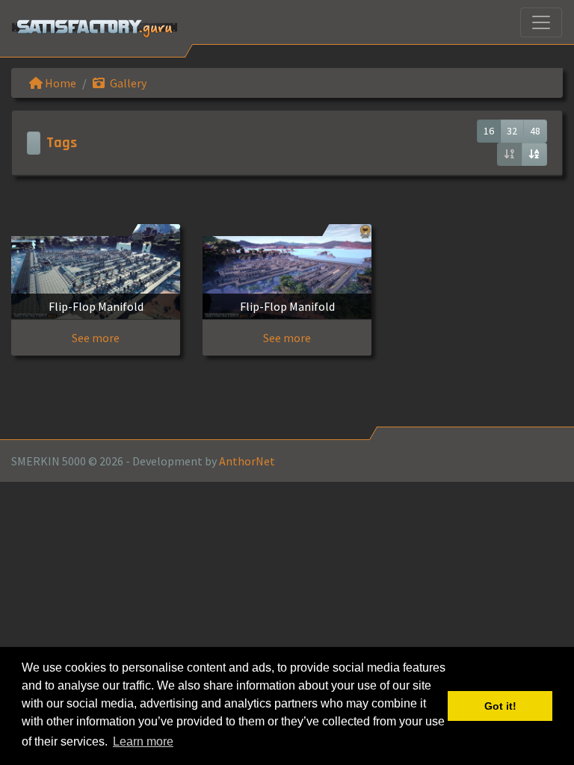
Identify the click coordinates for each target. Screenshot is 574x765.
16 (489, 130)
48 (535, 130)
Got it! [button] (500, 706)
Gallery (127, 83)
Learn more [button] (143, 741)
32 (512, 130)
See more (96, 337)
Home (59, 83)
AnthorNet (247, 460)
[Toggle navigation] (541, 22)
